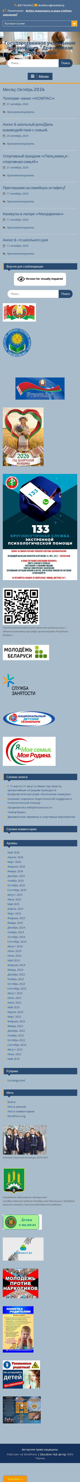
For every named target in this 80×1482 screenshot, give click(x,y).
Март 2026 (14, 862)
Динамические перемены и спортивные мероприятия (41, 817)
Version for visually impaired (44, 278)
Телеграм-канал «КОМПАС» (29, 98)
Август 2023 (15, 993)
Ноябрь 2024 (15, 932)
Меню (44, 76)
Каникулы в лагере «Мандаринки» (33, 213)
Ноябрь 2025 (15, 880)
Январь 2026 (15, 871)
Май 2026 (13, 852)
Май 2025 (13, 904)
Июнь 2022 (14, 1054)
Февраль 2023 (16, 1021)
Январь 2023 (15, 1026)
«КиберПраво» (16, 812)
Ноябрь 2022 (15, 1035)
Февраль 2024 (16, 965)
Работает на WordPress (22, 1454)
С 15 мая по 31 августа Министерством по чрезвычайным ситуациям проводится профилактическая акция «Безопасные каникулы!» (39, 790)
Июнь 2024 (14, 955)
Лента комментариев (20, 1111)
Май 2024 (13, 960)
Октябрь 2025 (16, 885)
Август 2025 (15, 894)
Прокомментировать (20, 112)
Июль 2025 (14, 899)
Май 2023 (13, 1007)
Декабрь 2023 (16, 974)
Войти (11, 1102)
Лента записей (16, 1106)
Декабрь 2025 (16, 876)
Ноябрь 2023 (15, 979)
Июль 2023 (14, 998)
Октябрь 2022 (16, 1040)
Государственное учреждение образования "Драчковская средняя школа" (40, 48)
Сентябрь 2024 (16, 941)
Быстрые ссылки (15, 23)
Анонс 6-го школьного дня (25, 240)
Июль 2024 (14, 951)
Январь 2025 (15, 923)
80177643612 (25, 5)
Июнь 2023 (14, 1002)
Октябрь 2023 (16, 984)
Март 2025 (14, 913)
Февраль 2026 (16, 866)
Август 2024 (15, 946)
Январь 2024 (15, 969)
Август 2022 (15, 1049)
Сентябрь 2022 (16, 1045)
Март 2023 (14, 1016)
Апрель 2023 (15, 1012)
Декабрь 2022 (16, 1030)
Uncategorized (16, 1080)
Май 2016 (13, 1059)
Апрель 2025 (15, 909)
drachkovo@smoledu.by (51, 5)
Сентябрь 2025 (16, 890)
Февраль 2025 (16, 918)
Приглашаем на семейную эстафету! (34, 187)
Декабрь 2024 (16, 927)
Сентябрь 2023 (16, 988)
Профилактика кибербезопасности (29, 807)
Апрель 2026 (15, 857)
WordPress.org (16, 1116)
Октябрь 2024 (16, 937)
